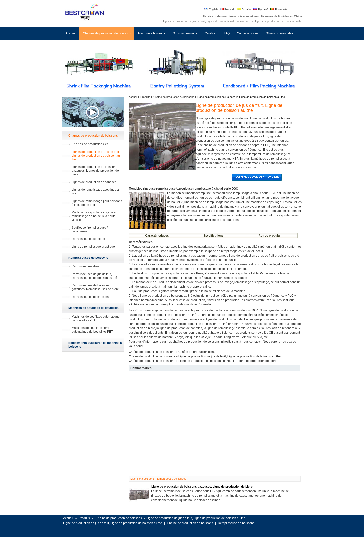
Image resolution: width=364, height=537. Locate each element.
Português (280, 9)
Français (229, 9)
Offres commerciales (279, 33)
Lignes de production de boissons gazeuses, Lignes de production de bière (95, 170)
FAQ (227, 33)
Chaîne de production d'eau (197, 352)
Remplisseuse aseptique (88, 239)
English (213, 9)
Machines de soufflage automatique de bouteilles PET (96, 318)
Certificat (210, 33)
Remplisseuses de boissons (88, 257)
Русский (262, 9)
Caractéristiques (157, 235)
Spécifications (213, 235)
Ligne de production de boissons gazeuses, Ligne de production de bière (227, 361)
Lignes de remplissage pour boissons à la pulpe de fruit (97, 203)
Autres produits (270, 235)
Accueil (71, 33)
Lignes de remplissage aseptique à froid (95, 191)
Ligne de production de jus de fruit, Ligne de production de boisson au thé (112, 523)
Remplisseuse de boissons (236, 523)
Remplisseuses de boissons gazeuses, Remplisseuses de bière (95, 287)
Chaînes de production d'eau (91, 144)
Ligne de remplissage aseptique (93, 246)
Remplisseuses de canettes (90, 297)
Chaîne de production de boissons (173, 96)
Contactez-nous (247, 33)
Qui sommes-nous (185, 33)
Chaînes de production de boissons (107, 33)
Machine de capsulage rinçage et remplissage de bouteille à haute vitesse (94, 216)
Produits (145, 96)
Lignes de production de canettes (94, 182)
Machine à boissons (151, 33)
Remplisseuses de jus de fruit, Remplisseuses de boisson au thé (94, 276)
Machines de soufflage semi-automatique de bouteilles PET (92, 329)
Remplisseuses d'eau (86, 266)
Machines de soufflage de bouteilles (93, 308)
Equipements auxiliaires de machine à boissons (95, 344)
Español (246, 9)
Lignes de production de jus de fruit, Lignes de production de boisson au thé (96, 155)
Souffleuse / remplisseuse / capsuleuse (90, 229)
